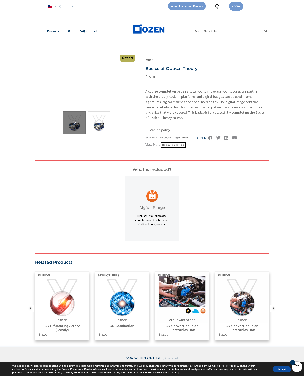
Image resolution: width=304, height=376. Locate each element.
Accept (282, 369)
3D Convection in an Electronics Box (182, 328)
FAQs (83, 31)
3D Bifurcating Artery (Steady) (62, 328)
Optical (184, 137)
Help (95, 31)
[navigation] (60, 6)
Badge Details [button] (172, 145)
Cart (71, 31)
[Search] (266, 31)
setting (175, 372)
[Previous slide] (30, 308)
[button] (210, 138)
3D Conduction (122, 326)
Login (236, 6)
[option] (62, 305)
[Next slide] (273, 308)
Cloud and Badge (182, 320)
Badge (149, 60)
